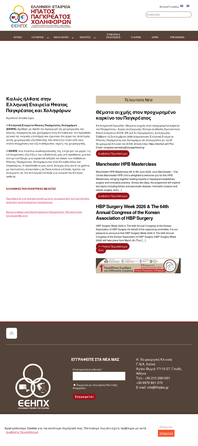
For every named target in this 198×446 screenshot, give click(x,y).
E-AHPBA (136, 37)
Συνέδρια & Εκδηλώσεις (113, 36)
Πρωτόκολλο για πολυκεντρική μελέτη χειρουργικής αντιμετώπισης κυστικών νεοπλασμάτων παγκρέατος (48, 200)
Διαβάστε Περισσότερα (22, 432)
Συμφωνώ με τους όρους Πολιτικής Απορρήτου (95, 386)
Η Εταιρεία (38, 37)
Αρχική (18, 37)
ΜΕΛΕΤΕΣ (85, 37)
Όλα (101, 250)
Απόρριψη (165, 427)
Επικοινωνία (177, 37)
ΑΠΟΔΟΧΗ (166, 433)
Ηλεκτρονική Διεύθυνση (87, 369)
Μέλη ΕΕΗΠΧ (61, 37)
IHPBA (155, 37)
